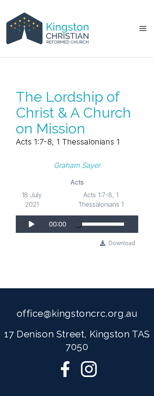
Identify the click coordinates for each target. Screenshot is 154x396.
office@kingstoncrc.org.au (77, 313)
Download (122, 243)
